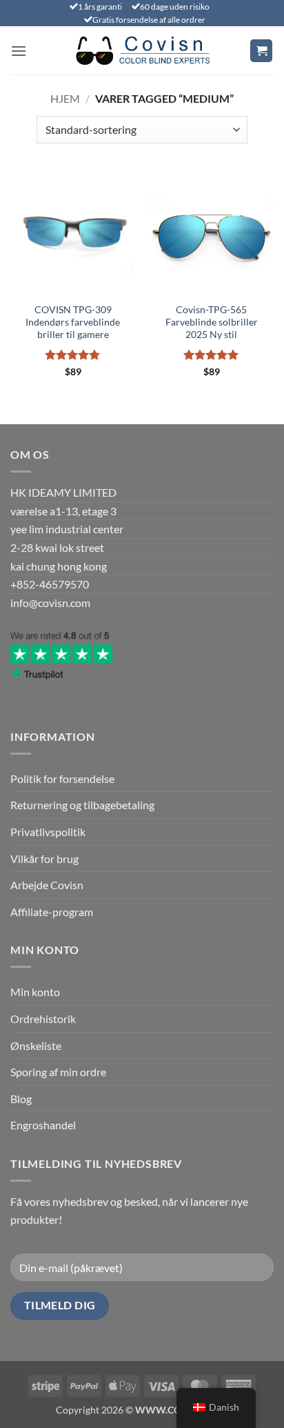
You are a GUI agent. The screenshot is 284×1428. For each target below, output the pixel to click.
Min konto (35, 991)
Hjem (65, 98)
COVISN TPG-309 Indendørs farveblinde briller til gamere (73, 321)
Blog (21, 1098)
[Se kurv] (261, 50)
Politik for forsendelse (62, 778)
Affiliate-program (51, 911)
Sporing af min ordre (58, 1071)
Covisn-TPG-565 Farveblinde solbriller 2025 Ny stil (211, 321)
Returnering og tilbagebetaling (82, 804)
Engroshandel (43, 1124)
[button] (18, 51)
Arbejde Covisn (46, 884)
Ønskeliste (35, 1045)
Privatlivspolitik (47, 831)
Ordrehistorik (43, 1018)
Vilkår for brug (44, 858)
